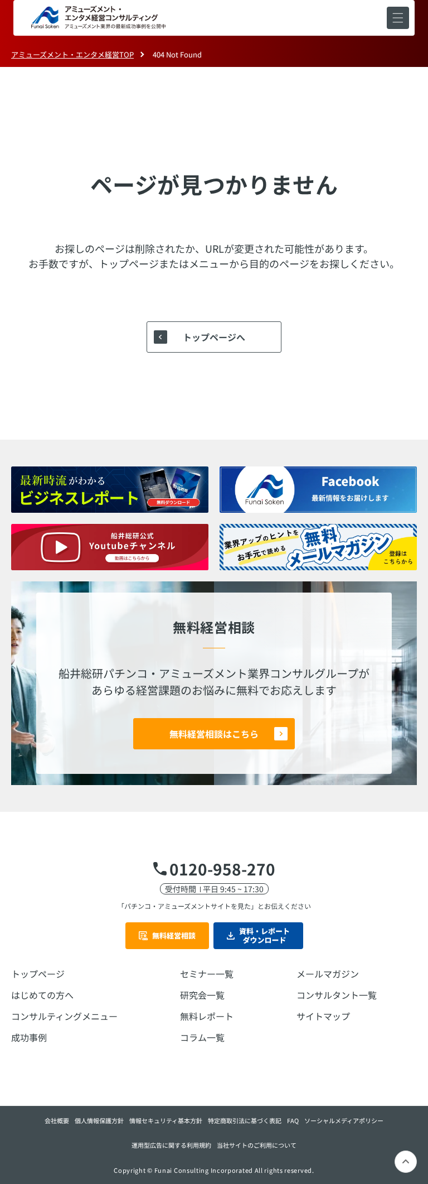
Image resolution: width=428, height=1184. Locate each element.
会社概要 (57, 1120)
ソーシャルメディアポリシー (343, 1120)
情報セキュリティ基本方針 (165, 1120)
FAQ (293, 1120)
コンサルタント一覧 (336, 995)
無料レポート (207, 1016)
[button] (398, 18)
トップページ (38, 973)
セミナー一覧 (207, 973)
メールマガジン (327, 973)
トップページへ (214, 337)
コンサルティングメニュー (64, 1016)
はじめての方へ (42, 995)
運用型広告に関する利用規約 (171, 1144)
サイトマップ (323, 1016)
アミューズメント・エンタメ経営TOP (72, 54)
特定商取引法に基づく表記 (244, 1120)
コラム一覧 (202, 1037)
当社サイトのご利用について (256, 1144)
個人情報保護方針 (99, 1120)
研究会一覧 (202, 995)
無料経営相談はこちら (214, 733)
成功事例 (29, 1037)
